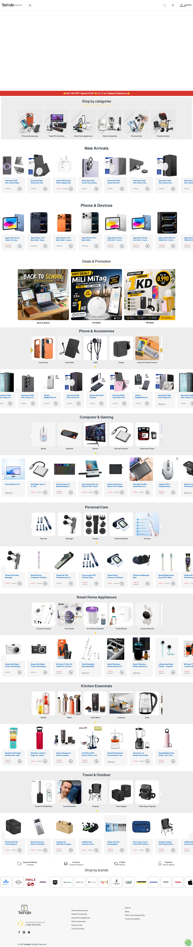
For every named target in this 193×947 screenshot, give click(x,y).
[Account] (173, 5)
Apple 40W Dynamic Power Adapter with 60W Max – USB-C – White (63, 182)
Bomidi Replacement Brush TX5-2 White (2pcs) (115, 576)
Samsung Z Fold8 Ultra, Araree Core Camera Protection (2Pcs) (165, 396)
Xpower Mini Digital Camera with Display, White (13, 665)
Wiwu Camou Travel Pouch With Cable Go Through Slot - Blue (140, 843)
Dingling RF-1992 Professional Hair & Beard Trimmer (12, 576)
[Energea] (66, 882)
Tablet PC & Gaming (79, 914)
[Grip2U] (79, 882)
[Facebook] (19, 932)
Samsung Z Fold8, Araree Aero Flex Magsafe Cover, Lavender (113, 182)
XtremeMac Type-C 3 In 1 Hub (38, 485)
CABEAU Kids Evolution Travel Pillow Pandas (88, 843)
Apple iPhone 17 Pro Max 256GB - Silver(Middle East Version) (89, 239)
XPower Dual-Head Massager (165, 576)
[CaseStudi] (42, 882)
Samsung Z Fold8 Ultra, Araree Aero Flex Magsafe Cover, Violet (27, 396)
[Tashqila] (8, 5)
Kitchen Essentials (96, 686)
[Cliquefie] (54, 882)
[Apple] (177, 882)
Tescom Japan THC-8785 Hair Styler (38, 576)
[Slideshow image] (96, 51)
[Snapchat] (29, 932)
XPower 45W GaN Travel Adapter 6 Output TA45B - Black (13, 843)
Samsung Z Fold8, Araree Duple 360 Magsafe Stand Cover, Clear (118, 396)
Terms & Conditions (132, 919)
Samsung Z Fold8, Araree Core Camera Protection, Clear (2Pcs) (89, 182)
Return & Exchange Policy (135, 915)
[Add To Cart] (20, 189)
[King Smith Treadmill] (103, 882)
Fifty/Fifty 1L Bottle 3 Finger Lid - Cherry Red (38, 754)
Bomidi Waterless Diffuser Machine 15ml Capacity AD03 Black (141, 665)
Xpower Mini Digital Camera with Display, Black (38, 665)
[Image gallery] (30, 121)
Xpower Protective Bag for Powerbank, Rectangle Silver (38, 843)
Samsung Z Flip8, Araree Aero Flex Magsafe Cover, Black (39, 182)
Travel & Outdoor (96, 775)
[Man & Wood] (115, 882)
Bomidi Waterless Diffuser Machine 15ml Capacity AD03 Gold (115, 665)
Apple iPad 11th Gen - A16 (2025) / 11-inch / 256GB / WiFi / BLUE (140, 239)
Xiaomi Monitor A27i (12, 484)
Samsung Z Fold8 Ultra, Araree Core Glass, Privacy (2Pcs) (141, 396)
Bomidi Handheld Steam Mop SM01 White (88, 665)
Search (128, 908)
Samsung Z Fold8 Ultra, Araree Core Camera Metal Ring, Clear (140, 182)
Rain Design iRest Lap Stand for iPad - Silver (90, 485)
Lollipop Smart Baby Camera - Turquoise (166, 665)
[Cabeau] (29, 882)
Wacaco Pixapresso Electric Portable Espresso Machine (63, 754)
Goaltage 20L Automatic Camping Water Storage (63, 843)
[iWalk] (17, 882)
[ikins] (91, 882)
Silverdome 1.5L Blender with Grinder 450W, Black (140, 754)
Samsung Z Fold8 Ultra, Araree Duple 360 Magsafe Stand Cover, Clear (12, 182)
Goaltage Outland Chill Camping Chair (166, 843)
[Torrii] (165, 882)
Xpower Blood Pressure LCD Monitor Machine (64, 576)
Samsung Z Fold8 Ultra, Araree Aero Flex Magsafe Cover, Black (166, 182)
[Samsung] (140, 882)
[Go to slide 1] (95, 366)
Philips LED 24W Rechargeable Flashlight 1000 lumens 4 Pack (113, 843)
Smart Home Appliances (96, 597)
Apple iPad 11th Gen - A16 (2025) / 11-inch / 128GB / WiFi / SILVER (115, 239)
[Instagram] (24, 932)
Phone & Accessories (79, 910)
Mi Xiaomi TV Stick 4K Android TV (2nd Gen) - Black (64, 665)
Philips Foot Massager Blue (90, 576)
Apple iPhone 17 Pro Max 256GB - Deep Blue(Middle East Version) (38, 239)
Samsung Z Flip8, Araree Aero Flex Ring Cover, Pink (73, 396)
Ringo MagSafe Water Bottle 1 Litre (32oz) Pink (166, 754)
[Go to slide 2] (97, 366)
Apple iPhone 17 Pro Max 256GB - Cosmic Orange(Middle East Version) (63, 239)
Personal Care (96, 507)
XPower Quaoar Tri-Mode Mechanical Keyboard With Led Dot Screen (63, 485)
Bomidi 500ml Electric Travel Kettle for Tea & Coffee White (115, 754)
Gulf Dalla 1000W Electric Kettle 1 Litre (89, 754)
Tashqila (27, 944)
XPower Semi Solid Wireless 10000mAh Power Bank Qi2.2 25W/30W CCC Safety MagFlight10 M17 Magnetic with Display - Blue (51, 396)
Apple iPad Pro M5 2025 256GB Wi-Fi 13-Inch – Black (167, 239)
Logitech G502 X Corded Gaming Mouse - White (164, 485)
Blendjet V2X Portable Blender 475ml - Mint (13, 754)
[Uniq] (152, 882)
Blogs (127, 911)
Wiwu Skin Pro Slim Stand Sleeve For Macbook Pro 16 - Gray (141, 485)
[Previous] (30, 350)
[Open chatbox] (188, 942)
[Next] (16, 389)
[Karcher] (128, 882)
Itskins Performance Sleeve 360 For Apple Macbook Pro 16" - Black (115, 485)
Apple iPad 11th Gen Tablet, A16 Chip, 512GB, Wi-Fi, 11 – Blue (13, 239)
